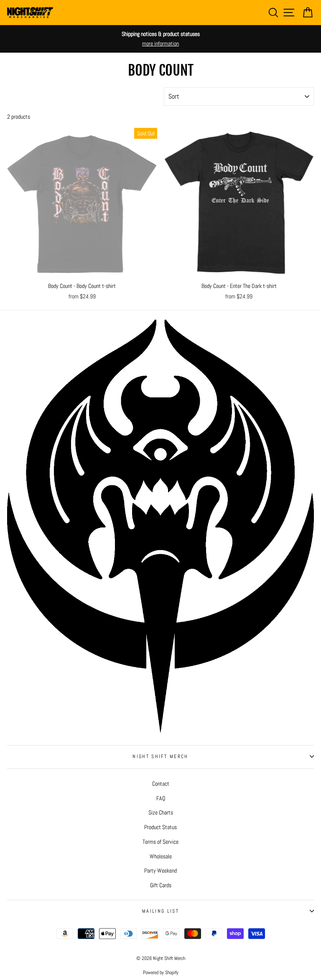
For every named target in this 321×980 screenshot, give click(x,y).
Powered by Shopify (160, 972)
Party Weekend (160, 870)
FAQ (160, 798)
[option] (160, 38)
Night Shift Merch (160, 756)
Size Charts (160, 812)
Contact (160, 783)
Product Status (160, 827)
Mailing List (160, 911)
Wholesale (161, 856)
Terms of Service (160, 841)
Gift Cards (160, 885)
